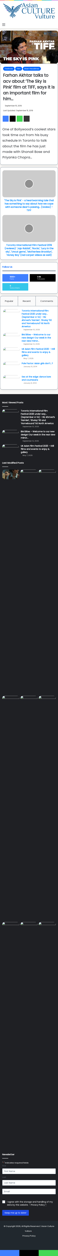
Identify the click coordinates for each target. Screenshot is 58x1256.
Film (19, 68)
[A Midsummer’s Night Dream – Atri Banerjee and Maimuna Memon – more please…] (29, 927)
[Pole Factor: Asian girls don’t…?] (11, 367)
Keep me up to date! (15, 1212)
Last (4, 1177)
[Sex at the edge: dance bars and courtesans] (11, 380)
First (4, 1165)
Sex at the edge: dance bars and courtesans (36, 378)
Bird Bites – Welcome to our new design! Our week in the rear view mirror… (36, 337)
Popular (9, 301)
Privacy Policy (38, 1204)
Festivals (9, 68)
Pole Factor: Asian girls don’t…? (37, 363)
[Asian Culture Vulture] (29, 11)
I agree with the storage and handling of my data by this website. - (30, 1203)
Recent (27, 301)
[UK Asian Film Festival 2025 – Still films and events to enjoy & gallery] (11, 353)
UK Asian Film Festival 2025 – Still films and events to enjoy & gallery (38, 352)
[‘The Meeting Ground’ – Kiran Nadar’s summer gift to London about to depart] (47, 582)
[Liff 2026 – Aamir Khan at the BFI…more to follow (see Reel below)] (10, 927)
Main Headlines (31, 68)
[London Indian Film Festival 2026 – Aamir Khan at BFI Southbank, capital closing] (47, 1034)
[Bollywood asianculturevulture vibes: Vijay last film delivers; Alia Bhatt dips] (29, 701)
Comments (46, 301)
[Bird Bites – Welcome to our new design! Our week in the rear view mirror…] (11, 338)
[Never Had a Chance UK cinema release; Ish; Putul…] (10, 808)
